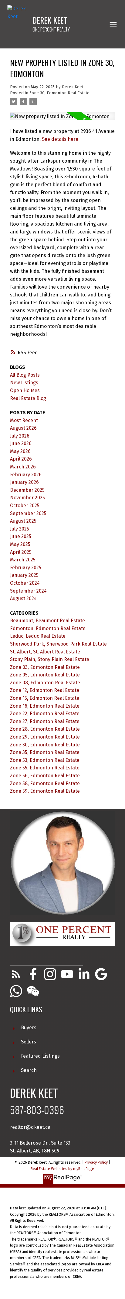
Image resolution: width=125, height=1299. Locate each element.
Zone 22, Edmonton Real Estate (44, 713)
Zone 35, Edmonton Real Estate (44, 752)
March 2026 (23, 467)
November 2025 (27, 498)
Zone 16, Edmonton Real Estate (44, 706)
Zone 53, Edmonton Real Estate (44, 760)
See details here (60, 139)
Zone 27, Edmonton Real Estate (44, 721)
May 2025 (20, 544)
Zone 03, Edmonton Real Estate (45, 667)
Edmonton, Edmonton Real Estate (48, 628)
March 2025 (22, 560)
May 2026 (20, 451)
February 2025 (25, 567)
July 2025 (19, 529)
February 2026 (26, 475)
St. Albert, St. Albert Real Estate (45, 652)
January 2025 (24, 575)
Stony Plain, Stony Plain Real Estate (49, 659)
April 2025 (21, 552)
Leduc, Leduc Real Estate (38, 636)
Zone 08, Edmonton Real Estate (45, 683)
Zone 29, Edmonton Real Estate (45, 737)
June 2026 (21, 443)
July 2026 (19, 436)
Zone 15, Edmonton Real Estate (44, 698)
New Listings (24, 382)
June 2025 (20, 536)
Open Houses (25, 390)
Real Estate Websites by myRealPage (62, 1168)
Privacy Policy (96, 1162)
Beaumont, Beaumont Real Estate (47, 620)
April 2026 (21, 459)
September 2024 (28, 591)
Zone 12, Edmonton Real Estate (44, 690)
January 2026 (24, 482)
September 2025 (28, 513)
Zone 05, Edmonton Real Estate (45, 675)
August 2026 (23, 428)
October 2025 (24, 505)
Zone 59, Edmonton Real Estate (45, 791)
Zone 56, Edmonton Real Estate (45, 775)
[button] (16, 974)
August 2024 (23, 598)
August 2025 (23, 521)
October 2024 (25, 583)
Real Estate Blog (28, 398)
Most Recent (24, 420)
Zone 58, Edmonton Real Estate (45, 783)
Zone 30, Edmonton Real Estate (59, 93)
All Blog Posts (25, 375)
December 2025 (27, 490)
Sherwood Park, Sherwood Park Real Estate (58, 644)
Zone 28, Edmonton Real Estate (45, 729)
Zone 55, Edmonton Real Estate (44, 768)
